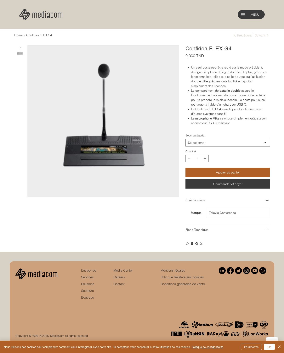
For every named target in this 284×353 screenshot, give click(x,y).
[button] (243, 14)
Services (87, 277)
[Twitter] (201, 243)
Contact (119, 284)
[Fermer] (279, 347)
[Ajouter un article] (205, 158)
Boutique (87, 297)
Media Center (123, 270)
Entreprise (88, 270)
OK (269, 347)
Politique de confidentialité (207, 347)
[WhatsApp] (187, 243)
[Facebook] (192, 243)
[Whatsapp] (262, 270)
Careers (119, 277)
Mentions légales (173, 270)
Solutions (87, 284)
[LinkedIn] (222, 270)
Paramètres (251, 347)
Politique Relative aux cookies (182, 277)
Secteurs (87, 291)
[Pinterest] (197, 243)
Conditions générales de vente (183, 284)
